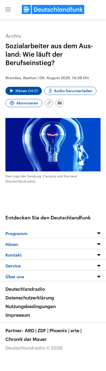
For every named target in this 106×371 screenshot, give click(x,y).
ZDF (43, 330)
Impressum (17, 315)
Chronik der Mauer (26, 339)
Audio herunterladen (73, 90)
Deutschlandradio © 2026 (34, 347)
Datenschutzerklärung (29, 297)
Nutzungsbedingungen (30, 306)
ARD (30, 330)
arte (76, 330)
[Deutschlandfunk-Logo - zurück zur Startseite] (53, 9)
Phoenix (59, 330)
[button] (8, 9)
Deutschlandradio (25, 289)
